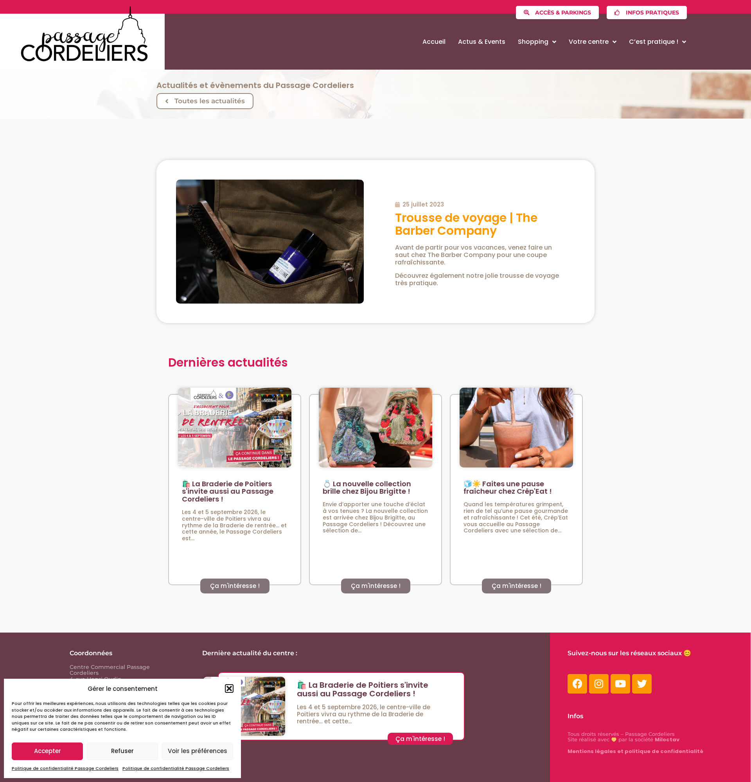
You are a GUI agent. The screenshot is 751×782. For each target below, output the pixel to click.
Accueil (434, 41)
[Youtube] (620, 684)
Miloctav (667, 739)
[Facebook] (577, 684)
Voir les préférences (197, 751)
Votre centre (589, 41)
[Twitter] (642, 684)
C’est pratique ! (653, 41)
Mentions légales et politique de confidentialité (635, 751)
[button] (229, 688)
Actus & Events (481, 41)
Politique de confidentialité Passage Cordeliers (65, 768)
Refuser (122, 751)
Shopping (533, 41)
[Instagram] (599, 684)
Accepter (47, 751)
